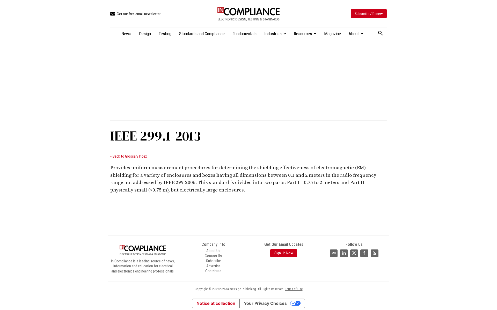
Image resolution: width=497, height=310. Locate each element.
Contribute (213, 271)
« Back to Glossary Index (128, 156)
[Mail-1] (334, 253)
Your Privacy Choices (265, 303)
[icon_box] (135, 14)
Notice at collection (215, 303)
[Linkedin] (344, 253)
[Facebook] (364, 253)
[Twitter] (354, 253)
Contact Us (213, 256)
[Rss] (374, 253)
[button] (380, 33)
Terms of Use (294, 289)
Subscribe (213, 261)
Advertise (213, 266)
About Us (213, 250)
